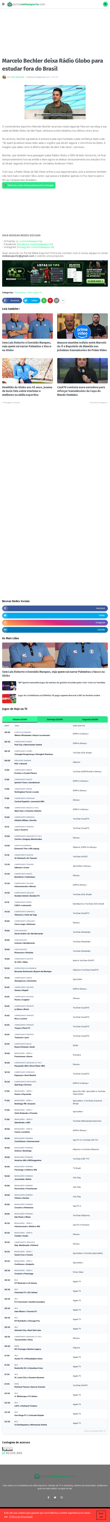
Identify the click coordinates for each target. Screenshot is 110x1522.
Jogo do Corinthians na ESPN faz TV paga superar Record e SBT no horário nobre (59, 695)
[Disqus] (55, 439)
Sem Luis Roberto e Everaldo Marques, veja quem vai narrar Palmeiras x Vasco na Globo (26, 346)
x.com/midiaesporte (29, 241)
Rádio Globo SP (34, 292)
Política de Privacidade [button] (21, 1517)
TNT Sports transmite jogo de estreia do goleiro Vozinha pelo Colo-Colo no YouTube (61, 682)
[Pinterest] (50, 300)
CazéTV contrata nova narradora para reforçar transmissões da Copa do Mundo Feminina (81, 391)
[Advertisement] (55, 34)
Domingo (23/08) (55, 719)
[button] (3, 4)
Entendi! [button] (101, 1515)
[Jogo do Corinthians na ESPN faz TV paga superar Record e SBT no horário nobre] (9, 698)
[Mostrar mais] (63, 300)
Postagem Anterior (12, 402)
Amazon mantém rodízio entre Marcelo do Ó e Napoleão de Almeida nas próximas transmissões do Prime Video (82, 346)
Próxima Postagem (98, 402)
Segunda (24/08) (90, 719)
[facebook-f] (48, 1497)
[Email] (56, 300)
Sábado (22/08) (20, 719)
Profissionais (20, 292)
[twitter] (55, 1497)
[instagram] (61, 1497)
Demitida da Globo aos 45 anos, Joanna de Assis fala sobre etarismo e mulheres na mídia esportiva (27, 391)
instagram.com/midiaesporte (35, 247)
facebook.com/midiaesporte (35, 244)
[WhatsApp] (44, 300)
